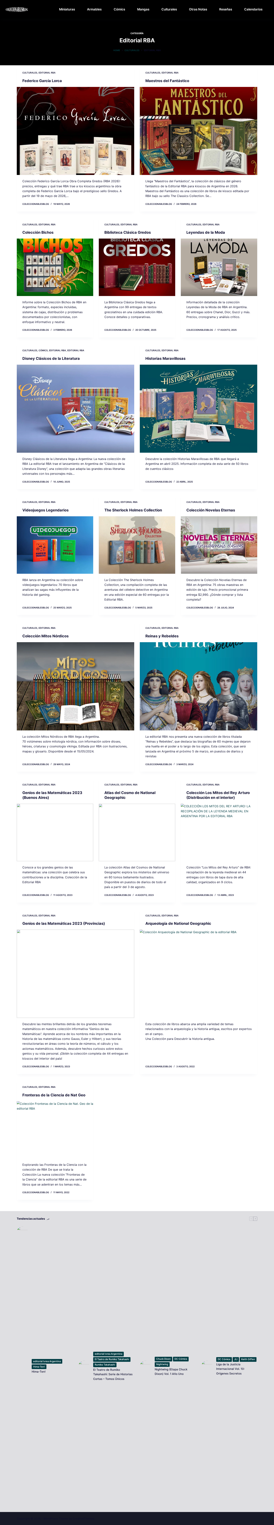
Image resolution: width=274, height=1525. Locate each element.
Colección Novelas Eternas (210, 510)
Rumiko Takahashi (105, 1364)
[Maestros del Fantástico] (198, 131)
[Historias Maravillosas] (198, 409)
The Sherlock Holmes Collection (133, 510)
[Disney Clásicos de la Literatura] (75, 409)
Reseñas (225, 9)
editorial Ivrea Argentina (47, 1361)
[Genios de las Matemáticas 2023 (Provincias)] (75, 974)
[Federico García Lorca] (75, 131)
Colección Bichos (37, 232)
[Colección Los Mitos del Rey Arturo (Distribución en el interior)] (219, 832)
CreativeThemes (84, 1518)
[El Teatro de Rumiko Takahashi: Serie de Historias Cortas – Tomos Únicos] (83, 1366)
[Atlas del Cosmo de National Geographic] (137, 832)
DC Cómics (180, 1358)
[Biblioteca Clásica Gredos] (137, 267)
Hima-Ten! (39, 1366)
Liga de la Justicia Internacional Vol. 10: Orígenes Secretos (230, 1369)
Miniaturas (67, 9)
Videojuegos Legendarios (45, 510)
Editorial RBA (47, 72)
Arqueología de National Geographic (178, 923)
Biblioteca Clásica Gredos (127, 232)
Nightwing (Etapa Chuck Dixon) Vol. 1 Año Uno (171, 1372)
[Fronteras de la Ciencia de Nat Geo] (55, 1130)
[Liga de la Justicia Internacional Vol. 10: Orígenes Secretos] (206, 1366)
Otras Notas (198, 9)
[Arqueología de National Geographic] (198, 974)
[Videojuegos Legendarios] (55, 545)
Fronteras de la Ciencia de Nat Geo (53, 1095)
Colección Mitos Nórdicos (45, 636)
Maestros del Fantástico (167, 81)
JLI (235, 1359)
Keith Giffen (248, 1359)
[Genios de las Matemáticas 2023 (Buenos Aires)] (55, 832)
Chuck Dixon (163, 1358)
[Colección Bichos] (55, 267)
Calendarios (253, 9)
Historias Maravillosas (165, 358)
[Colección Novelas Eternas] (219, 545)
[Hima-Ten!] (22, 1366)
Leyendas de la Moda (205, 232)
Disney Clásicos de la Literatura (51, 358)
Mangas (143, 9)
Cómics (119, 9)
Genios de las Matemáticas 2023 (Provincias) (63, 923)
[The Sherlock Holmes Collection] (137, 545)
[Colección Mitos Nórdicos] (75, 686)
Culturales (169, 9)
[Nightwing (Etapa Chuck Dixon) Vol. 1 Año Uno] (145, 1366)
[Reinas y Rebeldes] (198, 686)
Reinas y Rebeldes (162, 636)
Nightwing (162, 1364)
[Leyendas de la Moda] (219, 267)
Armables (94, 9)
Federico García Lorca (42, 81)
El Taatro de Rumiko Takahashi (112, 1359)
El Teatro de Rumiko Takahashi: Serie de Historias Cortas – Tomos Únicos (113, 1374)
